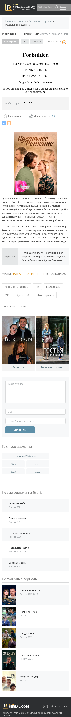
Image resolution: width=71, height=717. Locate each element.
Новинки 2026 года (25, 456)
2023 (7, 295)
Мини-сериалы (45, 295)
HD (37, 286)
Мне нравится (44, 116)
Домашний (23, 295)
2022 (37, 471)
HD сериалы (21, 7)
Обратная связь (59, 706)
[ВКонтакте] (4, 123)
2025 (13, 463)
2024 (37, 463)
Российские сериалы (16, 286)
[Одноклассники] (9, 123)
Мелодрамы (53, 286)
